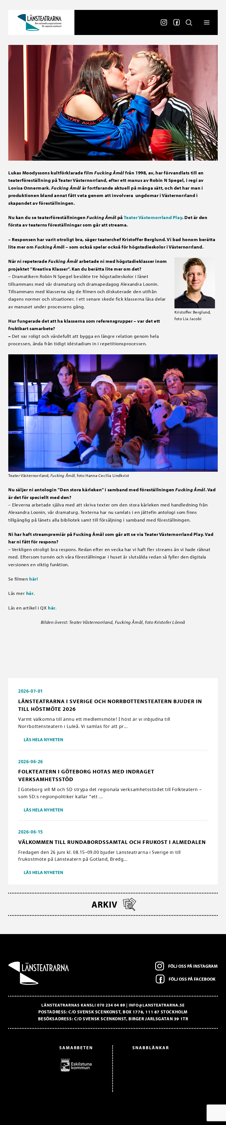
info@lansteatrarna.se (157, 1005)
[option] (53, 1065)
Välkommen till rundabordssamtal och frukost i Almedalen (112, 841)
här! (33, 579)
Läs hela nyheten (43, 739)
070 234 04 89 (111, 1005)
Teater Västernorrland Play (153, 217)
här (30, 593)
